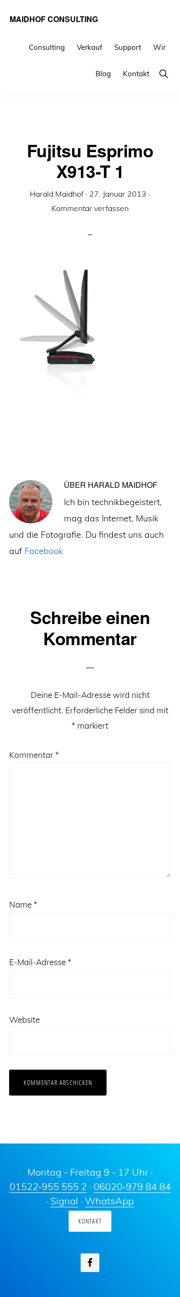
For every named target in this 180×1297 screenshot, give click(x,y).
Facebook (43, 550)
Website (24, 1019)
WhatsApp (109, 1201)
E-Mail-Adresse (40, 962)
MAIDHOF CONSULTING (54, 18)
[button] (163, 73)
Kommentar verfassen (90, 208)
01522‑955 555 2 (48, 1186)
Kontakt (90, 1221)
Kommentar (34, 755)
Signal (64, 1201)
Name (23, 904)
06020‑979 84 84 (132, 1186)
